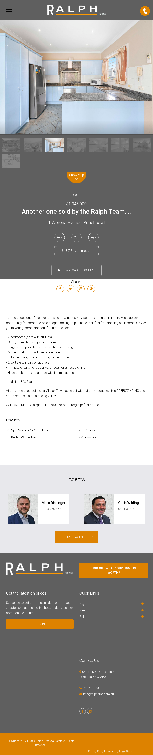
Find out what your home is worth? (113, 570)
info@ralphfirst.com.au (98, 694)
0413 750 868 (51, 509)
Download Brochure (78, 270)
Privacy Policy (96, 751)
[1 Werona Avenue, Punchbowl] (76, 77)
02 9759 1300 (91, 688)
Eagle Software (127, 751)
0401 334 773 (128, 509)
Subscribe (38, 624)
